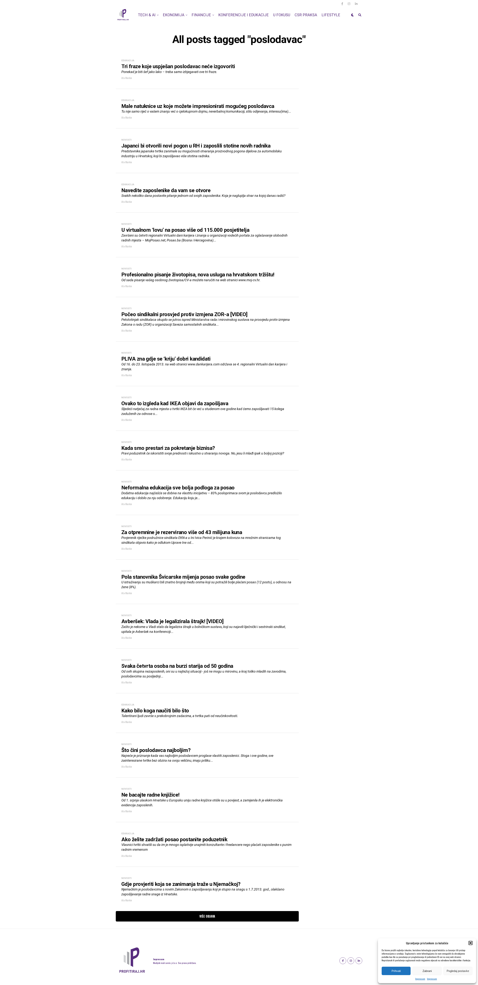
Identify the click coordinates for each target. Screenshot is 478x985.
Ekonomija (173, 15)
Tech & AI (147, 15)
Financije (201, 15)
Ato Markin (126, 78)
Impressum (420, 978)
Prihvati (396, 970)
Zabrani (427, 970)
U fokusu (281, 15)
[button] (470, 943)
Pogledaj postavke (458, 970)
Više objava (207, 916)
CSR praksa (306, 15)
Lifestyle (331, 15)
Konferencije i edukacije (243, 15)
